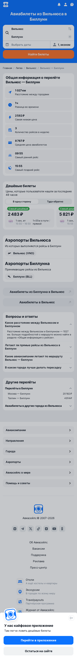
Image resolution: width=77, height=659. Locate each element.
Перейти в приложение (38, 640)
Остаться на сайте (38, 651)
